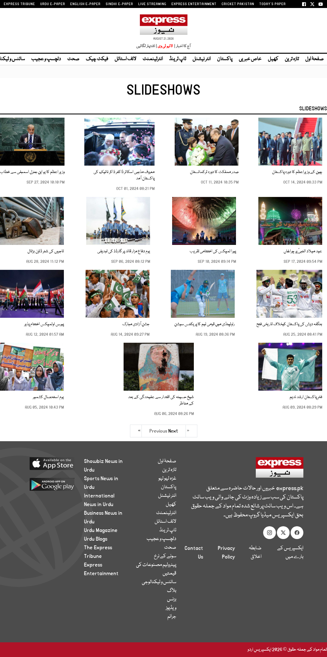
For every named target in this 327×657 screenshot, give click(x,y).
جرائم (171, 617)
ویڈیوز (171, 608)
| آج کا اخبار (182, 46)
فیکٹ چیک (97, 59)
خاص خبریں (250, 59)
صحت (73, 59)
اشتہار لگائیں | (146, 46)
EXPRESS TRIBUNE (19, 4)
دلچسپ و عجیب (46, 59)
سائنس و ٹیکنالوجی (159, 582)
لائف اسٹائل (125, 59)
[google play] (49, 484)
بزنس (171, 599)
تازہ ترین (292, 59)
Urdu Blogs (95, 539)
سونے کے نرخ (165, 556)
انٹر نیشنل (202, 59)
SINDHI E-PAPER (119, 4)
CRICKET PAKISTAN (238, 4)
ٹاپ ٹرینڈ (177, 59)
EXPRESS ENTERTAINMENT (194, 4)
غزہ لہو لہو (167, 478)
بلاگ (171, 591)
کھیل (273, 59)
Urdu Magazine (101, 530)
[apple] (49, 463)
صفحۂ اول (314, 59)
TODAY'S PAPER (272, 4)
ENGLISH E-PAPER (85, 4)
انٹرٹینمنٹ (153, 59)
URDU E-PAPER (52, 4)
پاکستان (224, 59)
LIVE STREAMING (152, 4)
